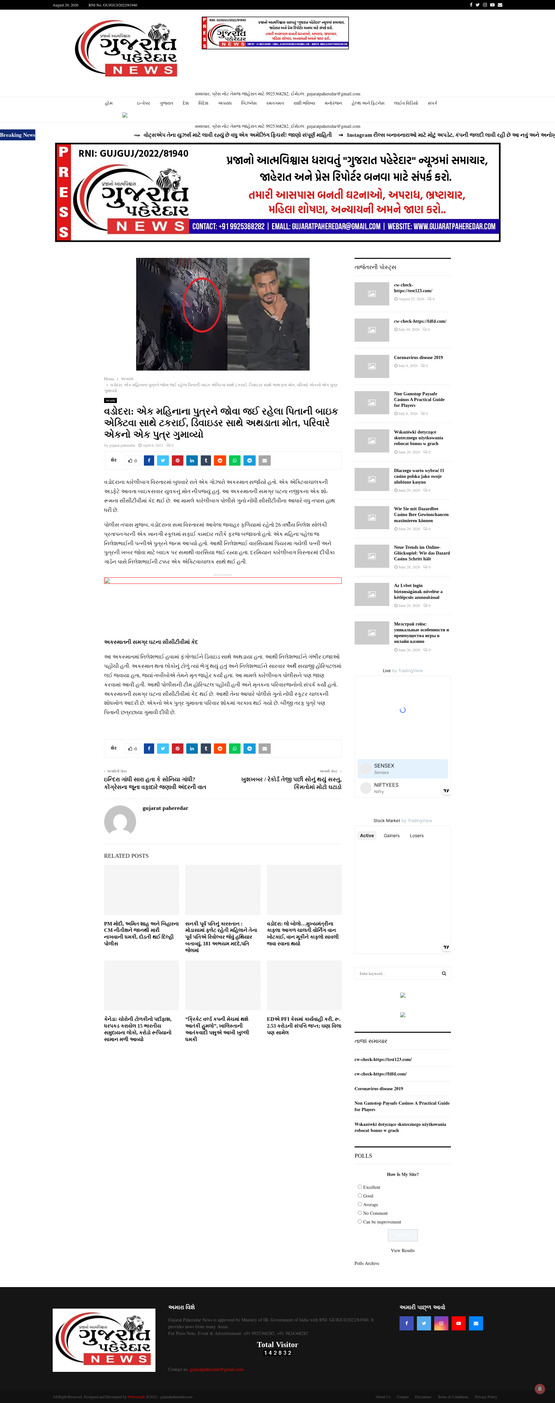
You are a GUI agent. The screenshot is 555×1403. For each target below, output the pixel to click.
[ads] (402, 996)
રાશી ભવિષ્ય (304, 103)
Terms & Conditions (453, 1396)
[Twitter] (424, 1323)
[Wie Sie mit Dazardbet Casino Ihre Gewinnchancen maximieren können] (372, 517)
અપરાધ (225, 103)
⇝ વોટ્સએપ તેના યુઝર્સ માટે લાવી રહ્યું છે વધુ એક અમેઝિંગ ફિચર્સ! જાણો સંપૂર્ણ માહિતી (187, 135)
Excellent (371, 1187)
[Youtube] (459, 1323)
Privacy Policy (486, 1396)
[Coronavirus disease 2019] (372, 366)
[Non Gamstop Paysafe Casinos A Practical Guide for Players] (372, 402)
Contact (403, 1396)
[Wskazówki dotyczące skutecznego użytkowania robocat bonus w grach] (372, 440)
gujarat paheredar (122, 445)
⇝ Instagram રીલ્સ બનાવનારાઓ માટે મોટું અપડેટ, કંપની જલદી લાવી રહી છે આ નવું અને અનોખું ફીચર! (410, 135)
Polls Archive (367, 1263)
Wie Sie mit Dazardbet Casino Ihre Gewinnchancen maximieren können (421, 514)
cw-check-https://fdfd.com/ (420, 321)
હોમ (109, 103)
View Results (403, 1250)
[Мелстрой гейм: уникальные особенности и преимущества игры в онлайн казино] (372, 633)
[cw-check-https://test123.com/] (372, 293)
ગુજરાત (166, 103)
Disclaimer (423, 1396)
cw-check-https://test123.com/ (383, 1059)
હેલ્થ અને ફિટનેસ (368, 103)
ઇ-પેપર (143, 103)
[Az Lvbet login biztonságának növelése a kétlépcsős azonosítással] (372, 594)
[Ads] (275, 33)
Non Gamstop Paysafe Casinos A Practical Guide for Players (419, 399)
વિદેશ (203, 103)
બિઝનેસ (249, 103)
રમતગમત (275, 103)
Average (370, 1204)
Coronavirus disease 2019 (418, 357)
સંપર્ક (432, 103)
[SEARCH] (444, 973)
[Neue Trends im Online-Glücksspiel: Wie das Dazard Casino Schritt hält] (372, 556)
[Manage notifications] (540, 1389)
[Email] (476, 1323)
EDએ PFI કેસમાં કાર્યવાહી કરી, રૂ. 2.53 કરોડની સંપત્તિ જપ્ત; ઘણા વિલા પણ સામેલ (304, 1025)
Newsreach (136, 1396)
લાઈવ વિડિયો (406, 103)
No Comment (375, 1213)
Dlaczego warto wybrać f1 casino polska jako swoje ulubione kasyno (419, 476)
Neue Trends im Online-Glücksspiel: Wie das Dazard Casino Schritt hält (422, 553)
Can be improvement (382, 1222)
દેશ (186, 103)
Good (368, 1196)
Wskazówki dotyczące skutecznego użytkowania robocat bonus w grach (418, 438)
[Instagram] (441, 1323)
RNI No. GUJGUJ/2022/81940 (113, 4)
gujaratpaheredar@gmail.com (216, 1369)
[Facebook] (407, 1323)
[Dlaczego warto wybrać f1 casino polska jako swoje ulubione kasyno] (372, 479)
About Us (383, 1396)
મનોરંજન (333, 103)
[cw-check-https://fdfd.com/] (372, 330)
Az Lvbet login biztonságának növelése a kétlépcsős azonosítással (418, 591)
